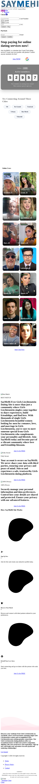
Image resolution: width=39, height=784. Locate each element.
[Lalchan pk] (28, 259)
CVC (21, 24)
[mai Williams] (28, 208)
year (7, 22)
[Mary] (11, 234)
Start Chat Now (19, 349)
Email (21, 35)
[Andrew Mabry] (11, 334)
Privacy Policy (9, 764)
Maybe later (19, 411)
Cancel (4, 27)
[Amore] (28, 284)
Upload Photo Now (20, 406)
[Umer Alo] (11, 309)
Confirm (10, 37)
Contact (7, 768)
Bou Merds (25, 111)
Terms (7, 761)
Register (6, 12)
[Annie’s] (28, 234)
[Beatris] (11, 284)
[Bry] (11, 259)
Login (6, 10)
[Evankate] (11, 183)
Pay (9, 27)
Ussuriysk (30, 107)
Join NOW (16, 59)
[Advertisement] (19, 142)
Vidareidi (19, 116)
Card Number (24, 19)
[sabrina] (28, 334)
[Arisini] (28, 183)
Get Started (4, 752)
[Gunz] (11, 208)
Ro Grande (17, 107)
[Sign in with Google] (27, 59)
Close (9, 780)
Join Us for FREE (19, 451)
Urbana (13, 111)
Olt (7, 107)
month (7, 21)
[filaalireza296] (28, 309)
